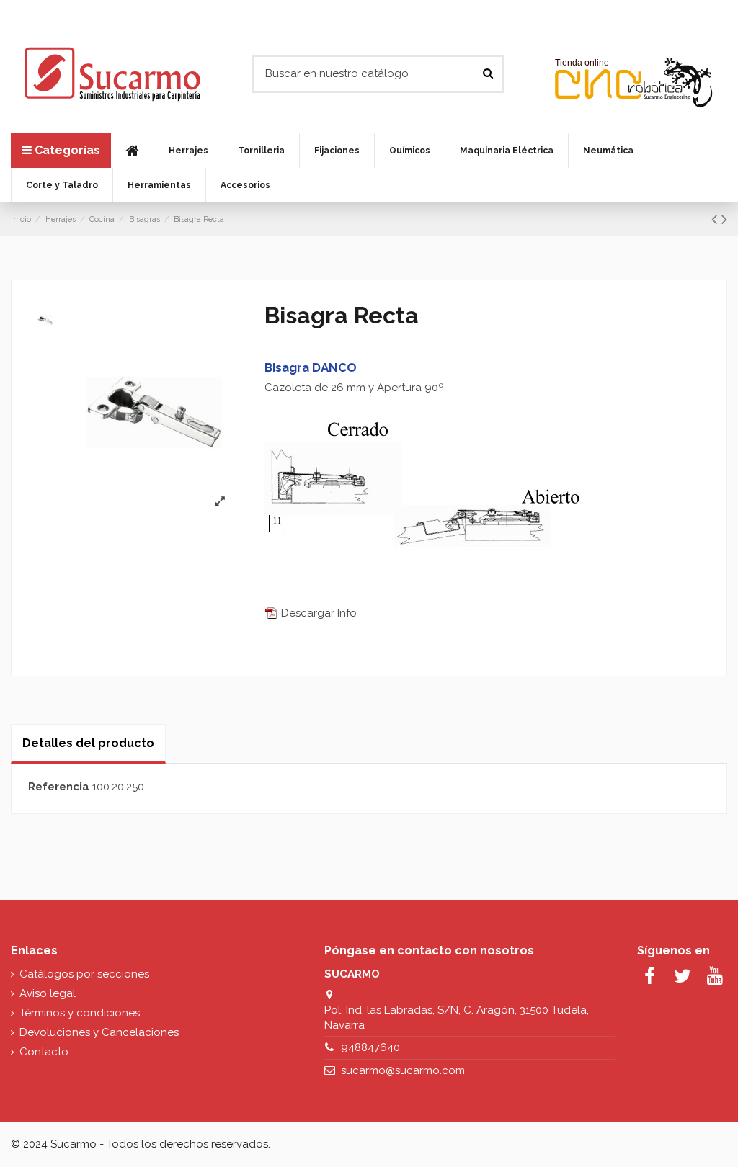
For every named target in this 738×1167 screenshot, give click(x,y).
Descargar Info (317, 613)
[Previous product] (716, 219)
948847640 (370, 1047)
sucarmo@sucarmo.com (403, 1070)
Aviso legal (47, 993)
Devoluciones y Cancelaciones (99, 1032)
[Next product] (724, 219)
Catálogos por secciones (84, 973)
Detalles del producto (88, 743)
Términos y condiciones (79, 1012)
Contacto (43, 1051)
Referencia (58, 786)
